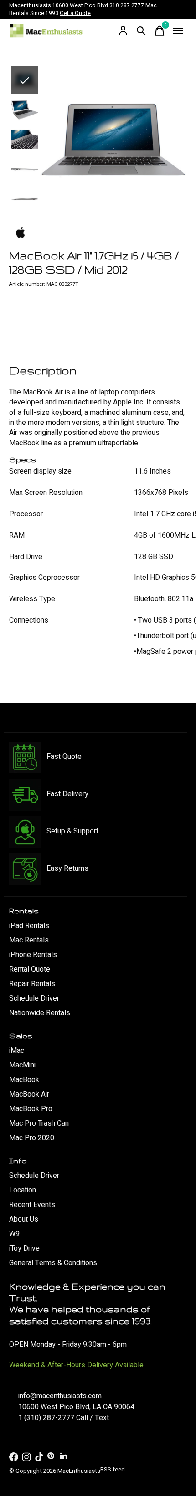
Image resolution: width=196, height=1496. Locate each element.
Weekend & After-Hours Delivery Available (76, 1365)
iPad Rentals (29, 925)
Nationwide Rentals (39, 1012)
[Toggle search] (141, 31)
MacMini (22, 1065)
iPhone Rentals (33, 954)
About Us (23, 1219)
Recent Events (32, 1204)
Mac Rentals (29, 940)
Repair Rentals (32, 983)
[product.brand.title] (98, 233)
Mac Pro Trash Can (39, 1123)
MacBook (24, 1079)
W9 (14, 1233)
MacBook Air (29, 1094)
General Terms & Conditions (53, 1262)
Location (22, 1190)
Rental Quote (29, 969)
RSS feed (112, 1469)
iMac (16, 1050)
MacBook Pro (30, 1108)
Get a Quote (75, 13)
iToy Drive (24, 1248)
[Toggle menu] (178, 31)
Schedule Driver (34, 998)
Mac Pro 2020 (31, 1137)
